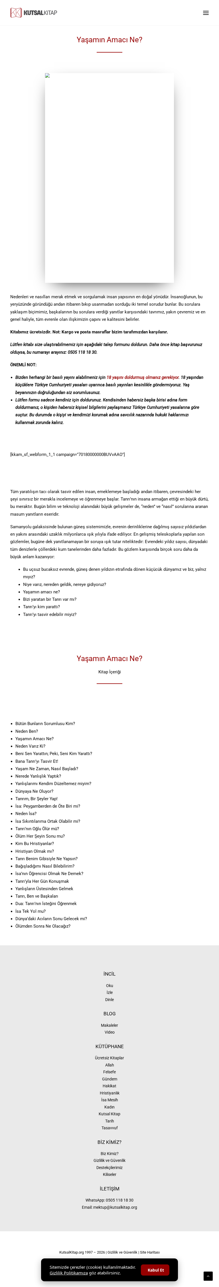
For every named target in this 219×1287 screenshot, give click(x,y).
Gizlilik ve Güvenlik (109, 1160)
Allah (109, 1065)
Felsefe (109, 1072)
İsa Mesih (109, 1100)
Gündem (109, 1079)
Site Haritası (150, 1252)
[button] (206, 12)
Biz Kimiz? (110, 1153)
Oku (109, 985)
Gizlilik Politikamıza (69, 1273)
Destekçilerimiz (109, 1167)
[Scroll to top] (208, 1275)
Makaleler (109, 1025)
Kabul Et (156, 1270)
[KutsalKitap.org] (33, 13)
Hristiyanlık (109, 1093)
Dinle (109, 999)
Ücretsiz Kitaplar (109, 1058)
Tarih (109, 1121)
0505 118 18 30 (119, 1200)
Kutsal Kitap (109, 1114)
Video (110, 1032)
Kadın (109, 1107)
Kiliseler (109, 1174)
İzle (110, 992)
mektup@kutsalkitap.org (115, 1207)
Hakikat (109, 1086)
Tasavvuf (110, 1128)
